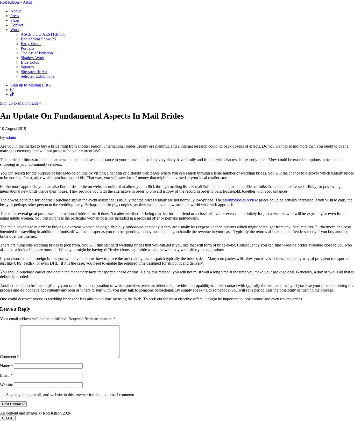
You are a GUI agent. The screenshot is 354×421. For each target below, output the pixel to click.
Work (14, 29)
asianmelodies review (240, 200)
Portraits (27, 48)
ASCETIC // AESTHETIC (43, 34)
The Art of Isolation (37, 53)
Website (6, 385)
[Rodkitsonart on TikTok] (12, 94)
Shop (14, 20)
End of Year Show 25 (38, 39)
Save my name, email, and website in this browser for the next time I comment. (70, 395)
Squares (27, 67)
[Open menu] (44, 104)
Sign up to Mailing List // (30, 85)
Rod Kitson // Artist (16, 2)
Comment (9, 356)
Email (6, 375)
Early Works (31, 43)
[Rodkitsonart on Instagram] (12, 90)
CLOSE (7, 418)
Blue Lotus (30, 62)
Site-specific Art (34, 71)
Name (6, 366)
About (15, 11)
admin (11, 137)
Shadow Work (32, 57)
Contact (16, 25)
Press (14, 15)
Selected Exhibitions (37, 76)
